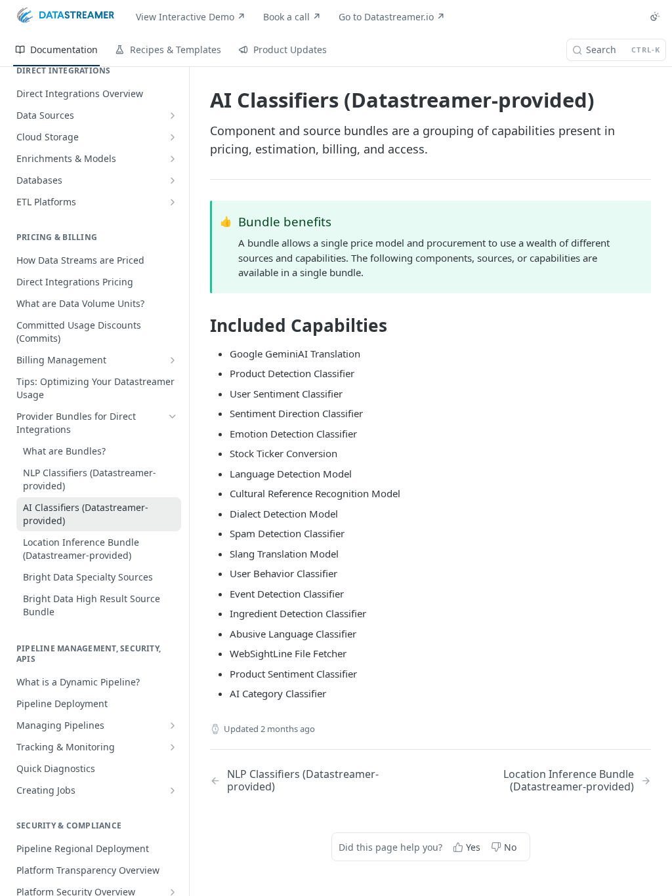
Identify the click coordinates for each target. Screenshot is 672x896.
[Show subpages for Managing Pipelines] (172, 725)
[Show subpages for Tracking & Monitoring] (172, 747)
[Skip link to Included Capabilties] (201, 325)
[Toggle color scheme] (654, 16)
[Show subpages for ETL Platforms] (172, 202)
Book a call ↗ (292, 16)
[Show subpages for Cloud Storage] (172, 137)
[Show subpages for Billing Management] (172, 360)
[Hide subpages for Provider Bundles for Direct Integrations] (172, 416)
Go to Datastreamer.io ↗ (392, 16)
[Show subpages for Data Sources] (172, 115)
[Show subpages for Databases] (172, 180)
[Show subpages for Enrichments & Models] (172, 158)
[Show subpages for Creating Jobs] (172, 790)
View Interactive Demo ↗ (190, 16)
